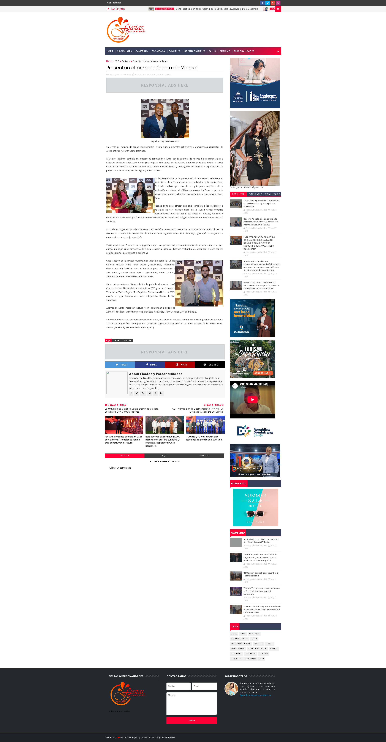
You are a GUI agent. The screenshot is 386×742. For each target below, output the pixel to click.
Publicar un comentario (120, 467)
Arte (234, 633)
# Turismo (126, 340)
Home (110, 51)
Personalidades (244, 51)
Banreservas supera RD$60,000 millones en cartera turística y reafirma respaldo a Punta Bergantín (163, 441)
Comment (214, 365)
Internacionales (194, 51)
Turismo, (168, 74)
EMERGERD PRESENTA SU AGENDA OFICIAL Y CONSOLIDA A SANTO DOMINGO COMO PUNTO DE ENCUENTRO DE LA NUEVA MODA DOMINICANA (259, 243)
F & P (117, 61)
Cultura (245, 9)
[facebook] (262, 3)
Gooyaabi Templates (165, 737)
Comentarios (273, 194)
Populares (255, 194)
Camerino (141, 51)
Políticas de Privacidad (119, 711)
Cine (242, 633)
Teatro (264, 653)
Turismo (225, 51)
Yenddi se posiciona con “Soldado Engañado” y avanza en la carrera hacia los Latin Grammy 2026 (260, 557)
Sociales (174, 51)
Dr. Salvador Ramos (136, 9)
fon (262, 658)
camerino (250, 658)
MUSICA (259, 643)
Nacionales (124, 51)
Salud (212, 51)
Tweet (124, 365)
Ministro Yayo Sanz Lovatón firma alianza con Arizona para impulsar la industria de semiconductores (262, 285)
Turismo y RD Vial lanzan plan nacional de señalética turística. (204, 438)
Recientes (238, 194)
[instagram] (278, 3)
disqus (164, 455)
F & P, (160, 74)
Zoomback (158, 51)
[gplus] (273, 3)
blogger (124, 455)
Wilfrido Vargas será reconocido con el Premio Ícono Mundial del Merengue (262, 591)
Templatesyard (130, 737)
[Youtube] (257, 3)
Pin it (184, 365)
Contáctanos (114, 2)
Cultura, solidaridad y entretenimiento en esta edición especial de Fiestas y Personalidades (262, 609)
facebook (204, 455)
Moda (270, 643)
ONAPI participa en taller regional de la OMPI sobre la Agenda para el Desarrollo (188, 8)
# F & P (116, 340)
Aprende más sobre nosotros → (255, 695)
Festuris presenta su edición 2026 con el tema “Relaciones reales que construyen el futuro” (123, 439)
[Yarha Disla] (278, 737)
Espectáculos (239, 638)
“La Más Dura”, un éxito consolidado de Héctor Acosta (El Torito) (261, 541)
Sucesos (251, 653)
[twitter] (267, 3)
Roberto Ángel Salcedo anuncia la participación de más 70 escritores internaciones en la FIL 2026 (261, 221)
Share (153, 365)
